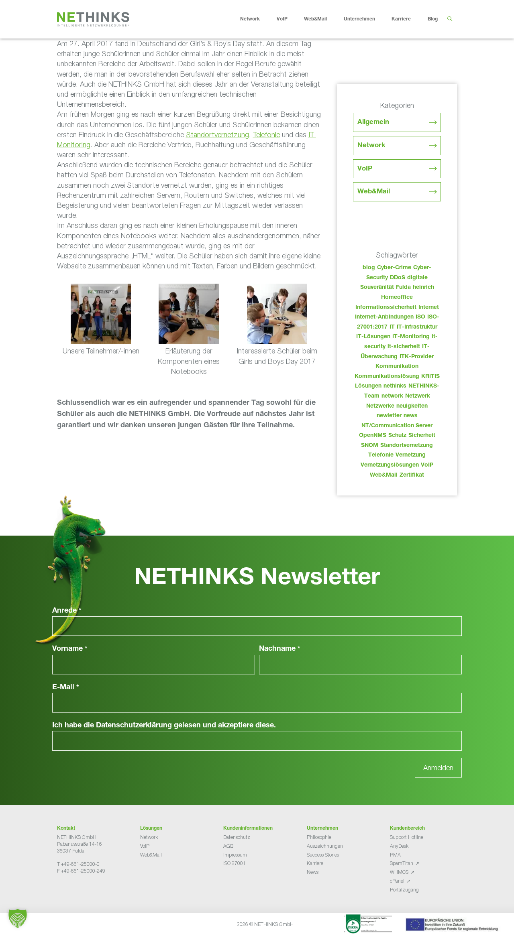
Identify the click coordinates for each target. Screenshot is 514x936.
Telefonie (266, 134)
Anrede (67, 611)
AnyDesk (399, 846)
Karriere (401, 19)
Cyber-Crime (394, 268)
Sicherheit (421, 436)
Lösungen (368, 386)
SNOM (369, 446)
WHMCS (399, 872)
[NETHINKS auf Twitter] (66, 891)
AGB (228, 846)
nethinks (394, 386)
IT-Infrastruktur (417, 327)
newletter (389, 416)
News (312, 872)
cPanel (397, 881)
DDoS (397, 278)
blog (369, 268)
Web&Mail (315, 19)
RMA (395, 855)
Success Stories (323, 855)
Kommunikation (396, 367)
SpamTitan (401, 863)
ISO (420, 317)
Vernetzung (411, 455)
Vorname (70, 649)
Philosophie (319, 837)
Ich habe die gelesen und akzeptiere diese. (164, 725)
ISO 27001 (234, 863)
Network (250, 19)
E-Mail (65, 687)
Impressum (235, 855)
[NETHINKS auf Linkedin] (79, 891)
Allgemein (373, 122)
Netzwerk (417, 396)
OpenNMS (372, 436)
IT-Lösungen (373, 337)
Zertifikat (412, 475)
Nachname (279, 649)
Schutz (397, 436)
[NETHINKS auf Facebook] (60, 891)
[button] (17, 918)
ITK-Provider (417, 357)
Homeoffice (397, 297)
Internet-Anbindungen (384, 317)
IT (392, 327)
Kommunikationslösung (387, 377)
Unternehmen (359, 19)
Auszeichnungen (325, 846)
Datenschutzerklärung (134, 725)
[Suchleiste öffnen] (449, 19)
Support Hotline (406, 837)
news (411, 416)
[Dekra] (368, 925)
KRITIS (430, 377)
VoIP (282, 19)
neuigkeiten (412, 406)
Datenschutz (236, 837)
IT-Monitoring (411, 337)
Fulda (403, 287)
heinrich (423, 287)
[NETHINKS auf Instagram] (86, 891)
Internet (428, 308)
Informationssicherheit (385, 308)
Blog (433, 19)
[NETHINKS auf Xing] (73, 891)
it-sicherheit (404, 347)
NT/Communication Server (396, 426)
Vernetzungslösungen (390, 465)
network (392, 396)
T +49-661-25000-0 (78, 864)
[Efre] (453, 926)
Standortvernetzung (217, 134)
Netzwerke (380, 406)
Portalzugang (404, 890)
